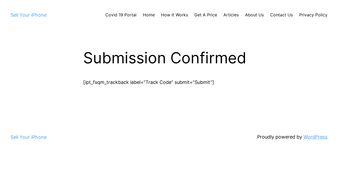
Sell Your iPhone (28, 15)
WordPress (315, 137)
